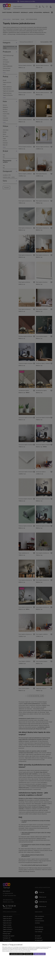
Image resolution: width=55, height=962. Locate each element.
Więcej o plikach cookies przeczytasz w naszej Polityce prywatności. (16, 951)
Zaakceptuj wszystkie (40, 954)
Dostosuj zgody (28, 954)
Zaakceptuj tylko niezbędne (16, 954)
